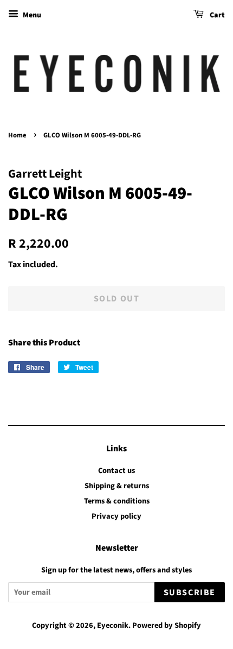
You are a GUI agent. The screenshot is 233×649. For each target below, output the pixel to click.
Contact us (116, 470)
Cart (216, 15)
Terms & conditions (117, 501)
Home (17, 135)
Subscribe (190, 592)
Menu (31, 15)
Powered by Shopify (166, 625)
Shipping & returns (117, 486)
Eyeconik (112, 625)
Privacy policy (116, 516)
